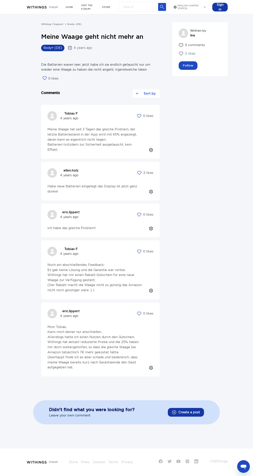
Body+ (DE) (74, 24)
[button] (220, 7)
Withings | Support (52, 24)
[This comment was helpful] (139, 116)
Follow (188, 65)
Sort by (149, 93)
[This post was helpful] (44, 79)
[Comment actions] (149, 148)
